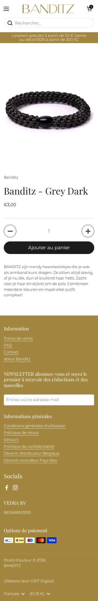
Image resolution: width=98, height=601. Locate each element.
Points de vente (18, 338)
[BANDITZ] (47, 9)
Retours (11, 439)
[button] (89, 9)
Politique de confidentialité (29, 446)
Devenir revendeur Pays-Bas (30, 460)
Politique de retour (21, 432)
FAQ (8, 345)
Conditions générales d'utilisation (35, 426)
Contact (11, 352)
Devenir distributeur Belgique (31, 453)
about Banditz (17, 359)
